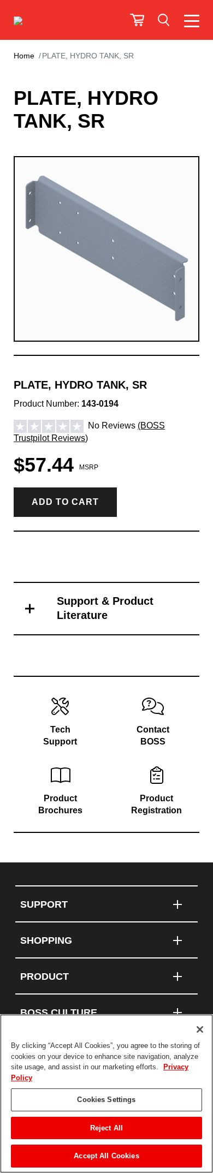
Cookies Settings (106, 1099)
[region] (106, 1093)
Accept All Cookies (106, 1156)
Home (24, 55)
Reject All (106, 1128)
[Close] (200, 1029)
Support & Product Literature (105, 608)
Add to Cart (65, 502)
